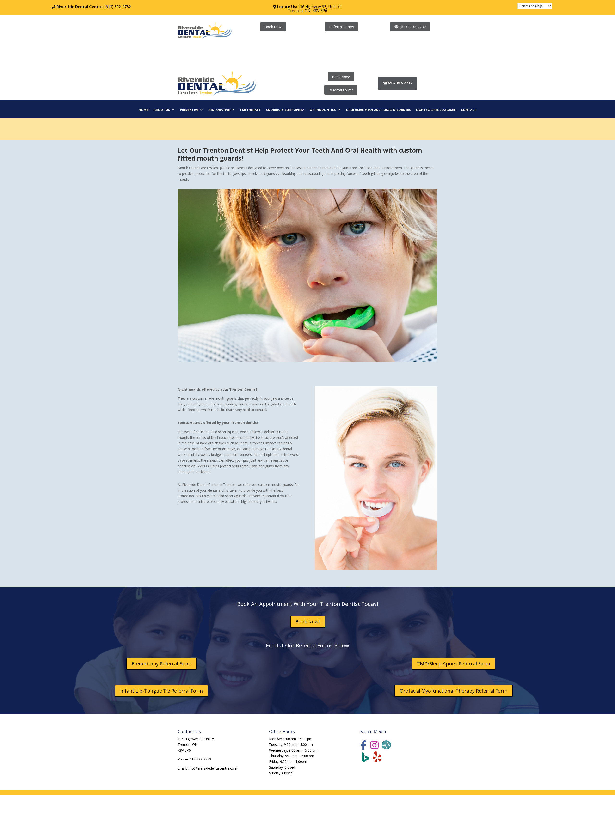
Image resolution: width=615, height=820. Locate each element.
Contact (468, 110)
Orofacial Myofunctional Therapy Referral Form (453, 690)
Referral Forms (341, 26)
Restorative (219, 110)
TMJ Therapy (250, 110)
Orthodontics (323, 110)
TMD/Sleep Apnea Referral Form (453, 663)
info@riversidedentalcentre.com (212, 768)
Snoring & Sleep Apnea (285, 110)
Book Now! (273, 26)
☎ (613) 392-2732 (410, 26)
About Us (162, 110)
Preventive (189, 110)
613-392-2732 (397, 83)
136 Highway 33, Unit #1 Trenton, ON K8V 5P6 (197, 744)
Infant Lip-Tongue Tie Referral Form (161, 690)
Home (143, 110)
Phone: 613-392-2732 (194, 759)
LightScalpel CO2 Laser (436, 110)
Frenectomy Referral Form (161, 663)
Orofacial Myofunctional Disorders (378, 110)
